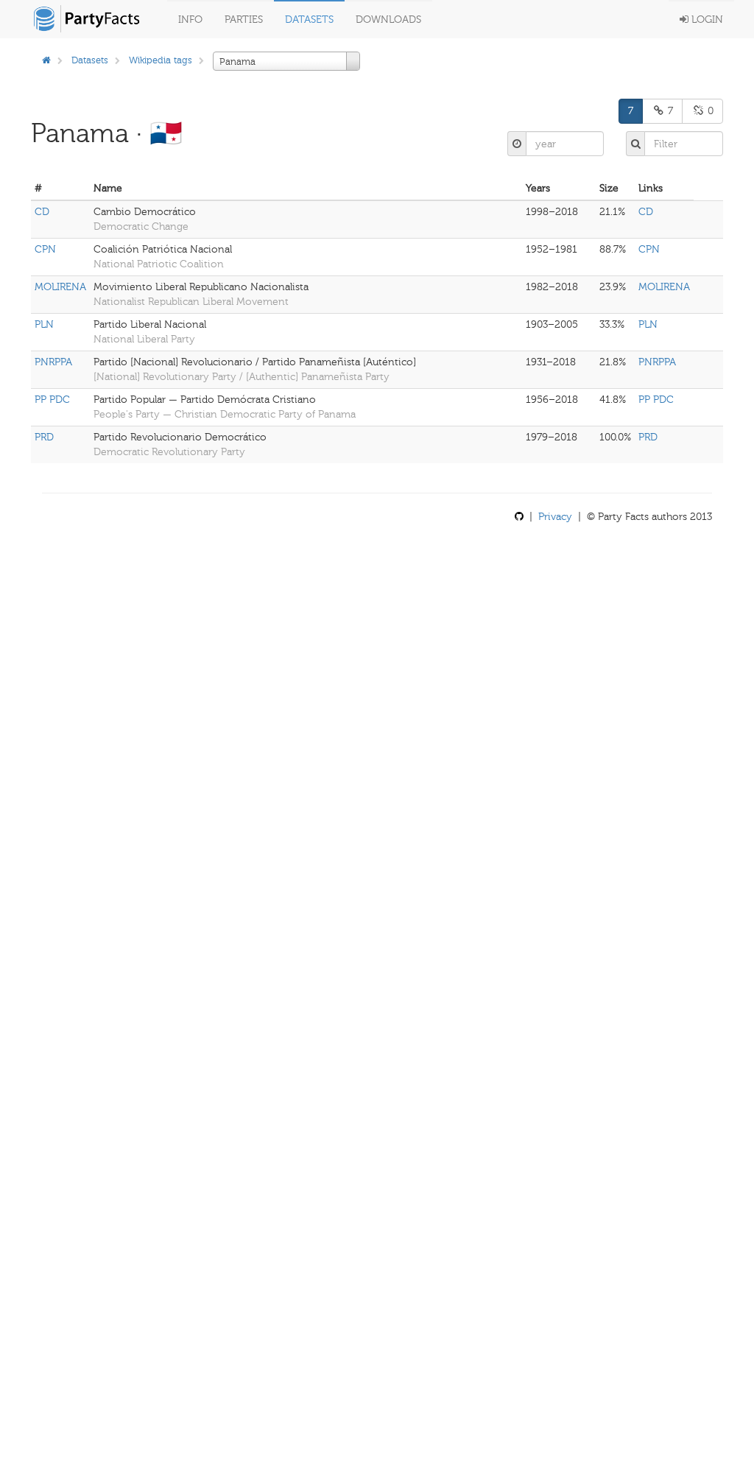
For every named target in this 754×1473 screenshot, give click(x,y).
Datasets (309, 19)
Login (705, 19)
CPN (45, 249)
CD (42, 211)
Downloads (388, 19)
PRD (44, 437)
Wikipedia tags (160, 60)
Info (190, 19)
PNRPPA (53, 362)
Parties (244, 19)
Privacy (555, 516)
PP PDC (52, 399)
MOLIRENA (60, 287)
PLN (44, 324)
